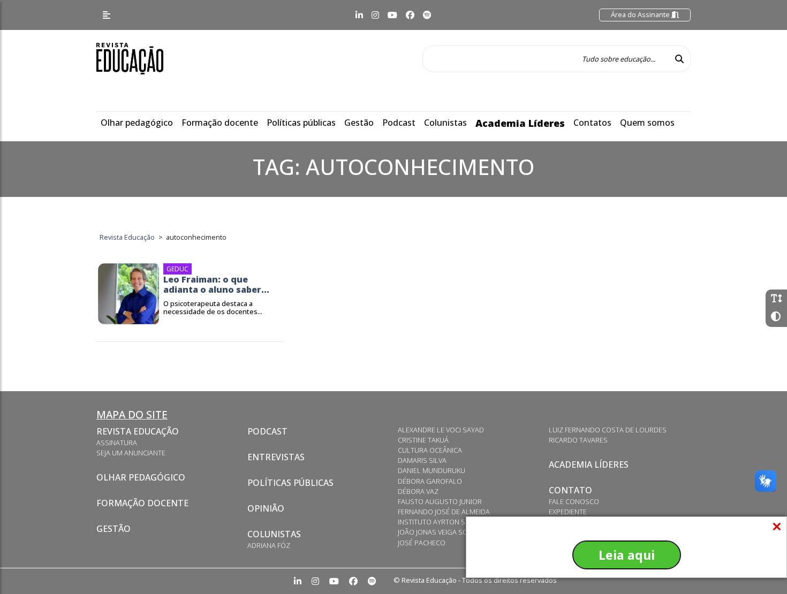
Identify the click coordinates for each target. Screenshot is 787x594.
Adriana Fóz (268, 545)
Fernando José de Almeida (444, 511)
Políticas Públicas (290, 483)
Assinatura (116, 442)
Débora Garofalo (430, 481)
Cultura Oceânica (430, 450)
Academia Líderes (520, 123)
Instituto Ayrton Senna (440, 522)
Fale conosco (574, 501)
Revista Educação (137, 431)
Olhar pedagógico (137, 122)
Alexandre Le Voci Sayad (441, 430)
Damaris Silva (422, 460)
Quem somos (647, 122)
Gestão (359, 122)
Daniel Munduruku (431, 470)
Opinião (265, 508)
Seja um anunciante (130, 453)
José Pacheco (421, 542)
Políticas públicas (301, 122)
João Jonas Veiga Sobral (441, 532)
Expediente (568, 511)
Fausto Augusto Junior (440, 501)
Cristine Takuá (423, 440)
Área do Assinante (641, 14)
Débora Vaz (418, 491)
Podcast (398, 122)
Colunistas (445, 122)
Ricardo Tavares (578, 440)
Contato (570, 490)
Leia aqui (627, 554)
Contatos (592, 122)
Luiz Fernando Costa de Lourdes (608, 430)
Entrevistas (276, 457)
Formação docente (219, 122)
